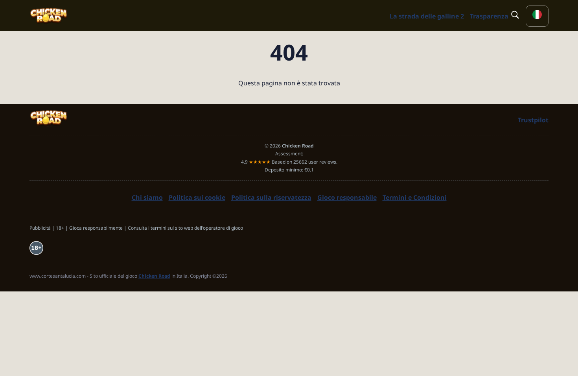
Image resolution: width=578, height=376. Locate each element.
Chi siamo (147, 197)
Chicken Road (154, 276)
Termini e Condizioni (415, 197)
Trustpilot (533, 120)
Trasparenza (489, 16)
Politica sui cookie (197, 197)
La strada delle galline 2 (427, 16)
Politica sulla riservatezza (271, 197)
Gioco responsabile (347, 197)
